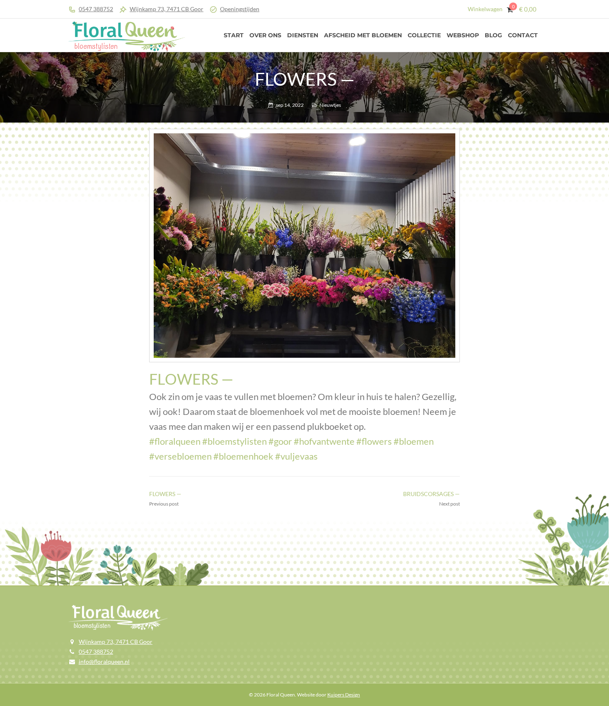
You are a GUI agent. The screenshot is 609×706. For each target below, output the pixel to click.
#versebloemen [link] (180, 456)
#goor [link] (280, 441)
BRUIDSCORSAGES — (431, 493)
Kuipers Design (343, 695)
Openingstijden (239, 8)
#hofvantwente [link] (324, 441)
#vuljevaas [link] (296, 456)
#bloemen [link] (414, 441)
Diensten (302, 35)
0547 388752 (96, 8)
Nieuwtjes (330, 105)
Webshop (463, 35)
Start (234, 35)
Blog (493, 35)
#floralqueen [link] (175, 441)
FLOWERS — (165, 493)
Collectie (424, 35)
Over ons (265, 35)
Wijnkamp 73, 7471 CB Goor (166, 8)
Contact (523, 35)
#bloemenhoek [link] (243, 456)
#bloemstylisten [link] (234, 441)
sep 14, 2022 (290, 105)
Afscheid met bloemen (363, 35)
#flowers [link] (374, 441)
